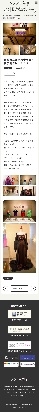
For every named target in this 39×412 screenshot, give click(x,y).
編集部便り (18, 15)
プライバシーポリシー (19, 396)
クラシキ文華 (7, 15)
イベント (8, 278)
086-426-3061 (13, 393)
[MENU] (36, 3)
